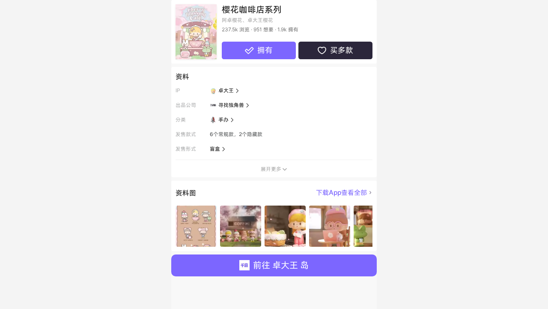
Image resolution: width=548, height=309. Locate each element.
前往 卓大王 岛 (281, 265)
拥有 (258, 50)
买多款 (335, 50)
